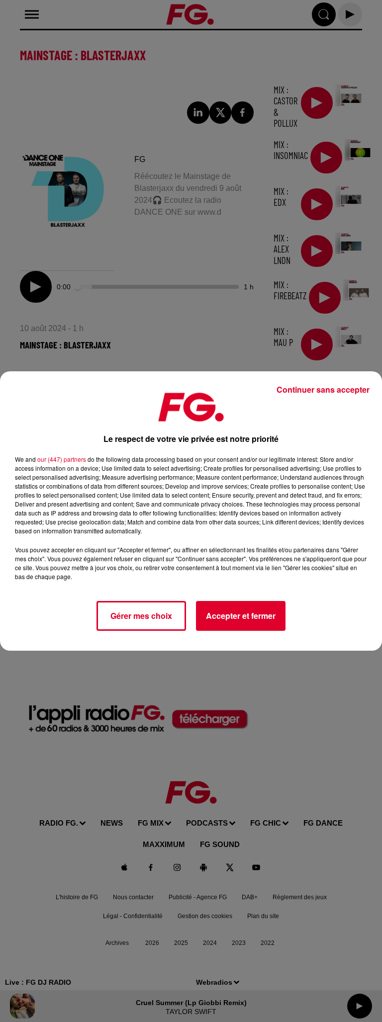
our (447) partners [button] (61, 459)
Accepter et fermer (241, 615)
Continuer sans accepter (323, 389)
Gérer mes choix (141, 615)
